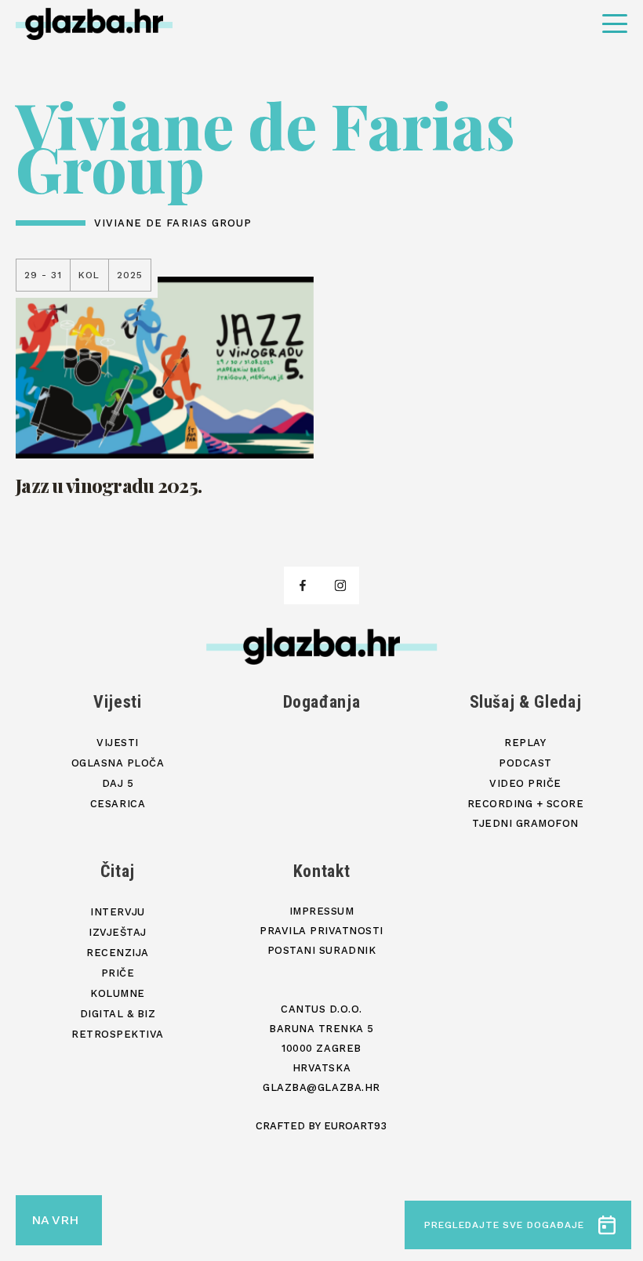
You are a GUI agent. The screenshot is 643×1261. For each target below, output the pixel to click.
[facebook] (303, 585)
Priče (118, 973)
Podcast (525, 763)
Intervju (117, 912)
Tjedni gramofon (525, 823)
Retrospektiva (117, 1034)
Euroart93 (355, 1126)
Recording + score (525, 804)
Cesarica (117, 804)
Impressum (321, 911)
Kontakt (322, 871)
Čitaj (117, 871)
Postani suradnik (321, 950)
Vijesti (117, 702)
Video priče (525, 783)
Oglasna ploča (118, 763)
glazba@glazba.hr (321, 1087)
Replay (525, 742)
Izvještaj (118, 932)
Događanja (322, 702)
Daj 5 (118, 783)
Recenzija (117, 952)
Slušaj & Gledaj (526, 702)
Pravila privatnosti (321, 931)
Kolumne (117, 993)
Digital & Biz (118, 1014)
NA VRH (54, 1219)
